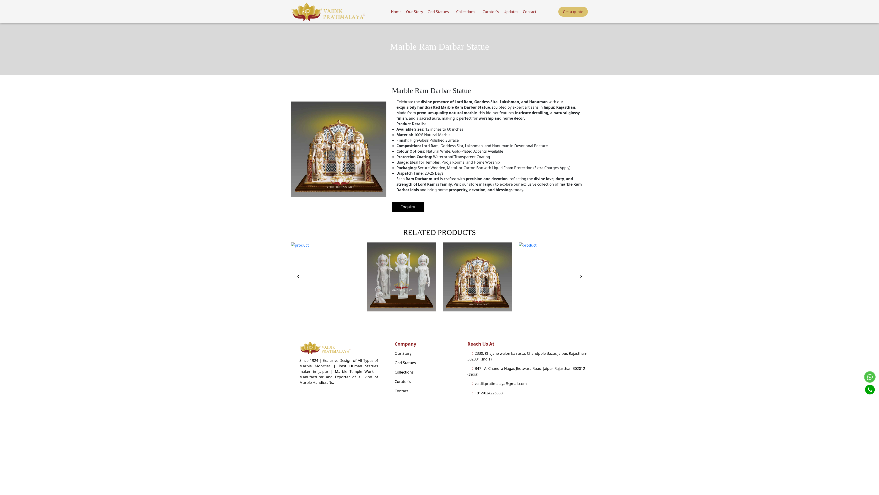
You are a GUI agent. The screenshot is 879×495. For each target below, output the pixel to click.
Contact (529, 11)
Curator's (491, 11)
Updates (511, 11)
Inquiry (408, 206)
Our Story (414, 11)
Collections (465, 11)
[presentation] (298, 276)
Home (396, 11)
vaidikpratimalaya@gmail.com (501, 383)
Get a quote (573, 11)
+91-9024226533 (489, 393)
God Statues (438, 11)
